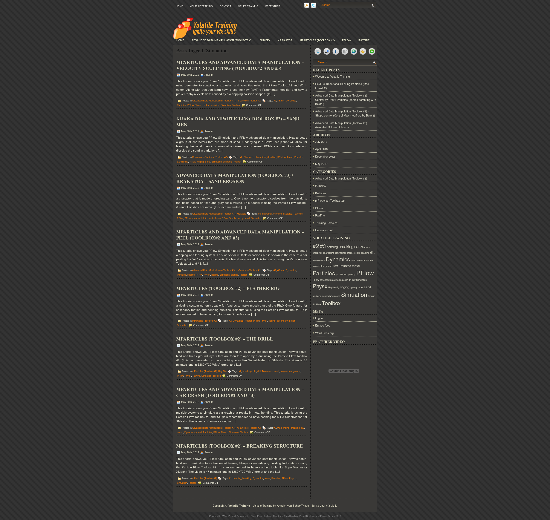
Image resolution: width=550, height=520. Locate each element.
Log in (319, 318)
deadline (271, 157)
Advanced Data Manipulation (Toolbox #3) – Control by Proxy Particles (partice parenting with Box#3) (345, 99)
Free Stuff (272, 6)
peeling (191, 274)
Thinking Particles (326, 223)
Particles (181, 105)
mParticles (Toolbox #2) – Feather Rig (228, 288)
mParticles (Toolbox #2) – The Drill (224, 338)
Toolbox (236, 105)
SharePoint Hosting (261, 516)
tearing (234, 274)
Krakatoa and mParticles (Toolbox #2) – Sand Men (237, 121)
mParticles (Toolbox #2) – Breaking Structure (239, 445)
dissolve (317, 260)
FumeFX (265, 40)
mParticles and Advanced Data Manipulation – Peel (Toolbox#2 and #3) (240, 234)
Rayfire (196, 375)
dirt (282, 100)
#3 (278, 100)
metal (199, 432)
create (356, 252)
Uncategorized (324, 230)
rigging (200, 161)
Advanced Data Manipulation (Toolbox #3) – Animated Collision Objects (342, 125)
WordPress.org (324, 333)
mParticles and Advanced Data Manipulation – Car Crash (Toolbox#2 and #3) (240, 392)
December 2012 (325, 156)
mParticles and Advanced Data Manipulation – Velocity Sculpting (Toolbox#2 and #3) (240, 65)
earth (276, 371)
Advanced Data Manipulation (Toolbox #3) (221, 40)
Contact (225, 6)
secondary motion (286, 320)
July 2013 (321, 142)
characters (260, 157)
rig (242, 218)
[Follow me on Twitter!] (314, 6)
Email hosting (291, 516)
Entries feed (322, 325)
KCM (280, 157)
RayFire (364, 40)
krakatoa (288, 157)
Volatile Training (201, 6)
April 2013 (321, 149)
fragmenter (286, 371)
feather (248, 320)
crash (180, 432)
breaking (247, 371)
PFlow (346, 40)
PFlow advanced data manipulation (203, 218)
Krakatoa (285, 40)
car (282, 270)
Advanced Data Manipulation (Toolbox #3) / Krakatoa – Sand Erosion (234, 178)
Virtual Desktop (307, 516)
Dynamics (291, 100)
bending (285, 427)
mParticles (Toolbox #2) (317, 40)
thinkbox (227, 161)
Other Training (248, 6)
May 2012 (321, 164)
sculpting (214, 105)
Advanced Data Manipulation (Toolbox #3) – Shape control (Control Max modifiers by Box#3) (345, 113)
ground (296, 371)
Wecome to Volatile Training (332, 76)
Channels (249, 157)
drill (259, 371)
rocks (206, 105)
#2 (274, 100)
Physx (198, 105)
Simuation (226, 105)
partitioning (182, 161)
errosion (277, 213)
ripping (214, 274)
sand (207, 161)
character (267, 213)
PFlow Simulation (231, 218)
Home (179, 6)
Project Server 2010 (330, 516)
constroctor (340, 252)
